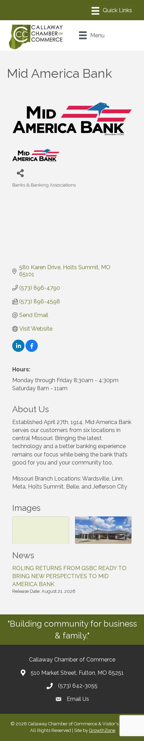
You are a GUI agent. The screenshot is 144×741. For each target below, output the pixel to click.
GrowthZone (102, 730)
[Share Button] (20, 173)
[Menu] (112, 10)
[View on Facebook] (32, 350)
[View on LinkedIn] (18, 350)
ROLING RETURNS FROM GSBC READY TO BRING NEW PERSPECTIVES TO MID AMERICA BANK (69, 576)
